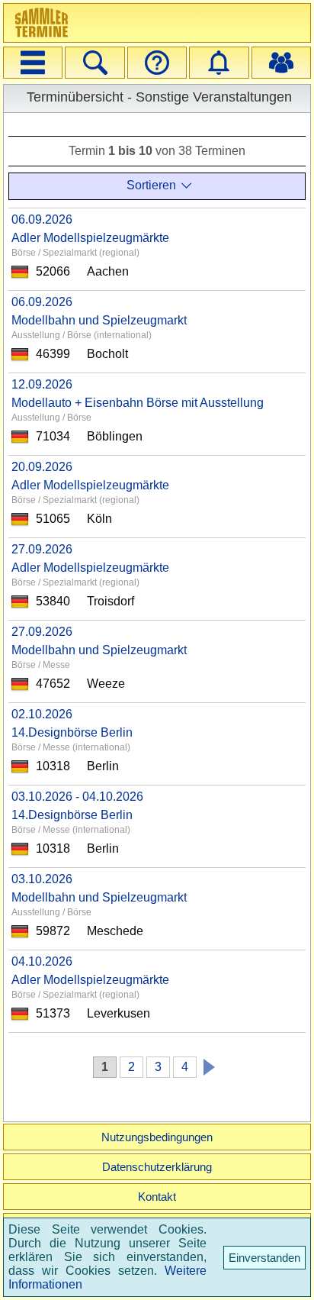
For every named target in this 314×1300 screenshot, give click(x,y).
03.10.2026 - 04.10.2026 (77, 796)
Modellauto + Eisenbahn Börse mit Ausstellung (137, 402)
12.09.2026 (41, 384)
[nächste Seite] (206, 1064)
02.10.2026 (41, 714)
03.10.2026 (41, 879)
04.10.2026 (41, 961)
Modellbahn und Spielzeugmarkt (99, 320)
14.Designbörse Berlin (72, 732)
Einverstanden (264, 1257)
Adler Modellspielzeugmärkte (90, 237)
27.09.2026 (41, 549)
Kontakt (157, 1196)
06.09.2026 (41, 219)
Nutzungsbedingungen (157, 1137)
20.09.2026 (41, 466)
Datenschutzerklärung (157, 1166)
